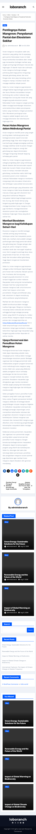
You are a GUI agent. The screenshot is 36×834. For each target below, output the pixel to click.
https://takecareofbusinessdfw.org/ (15, 323)
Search (7, 624)
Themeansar (18, 831)
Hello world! (24, 684)
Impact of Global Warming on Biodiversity (15, 656)
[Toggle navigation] (3, 7)
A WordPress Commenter (10, 684)
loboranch (18, 7)
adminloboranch (13, 46)
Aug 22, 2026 (24, 546)
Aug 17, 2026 (24, 579)
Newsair (27, 829)
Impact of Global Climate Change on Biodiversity (16, 805)
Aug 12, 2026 (24, 612)
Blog (4, 25)
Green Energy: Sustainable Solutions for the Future (16, 543)
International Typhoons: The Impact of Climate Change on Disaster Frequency (17, 668)
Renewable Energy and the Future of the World (16, 576)
